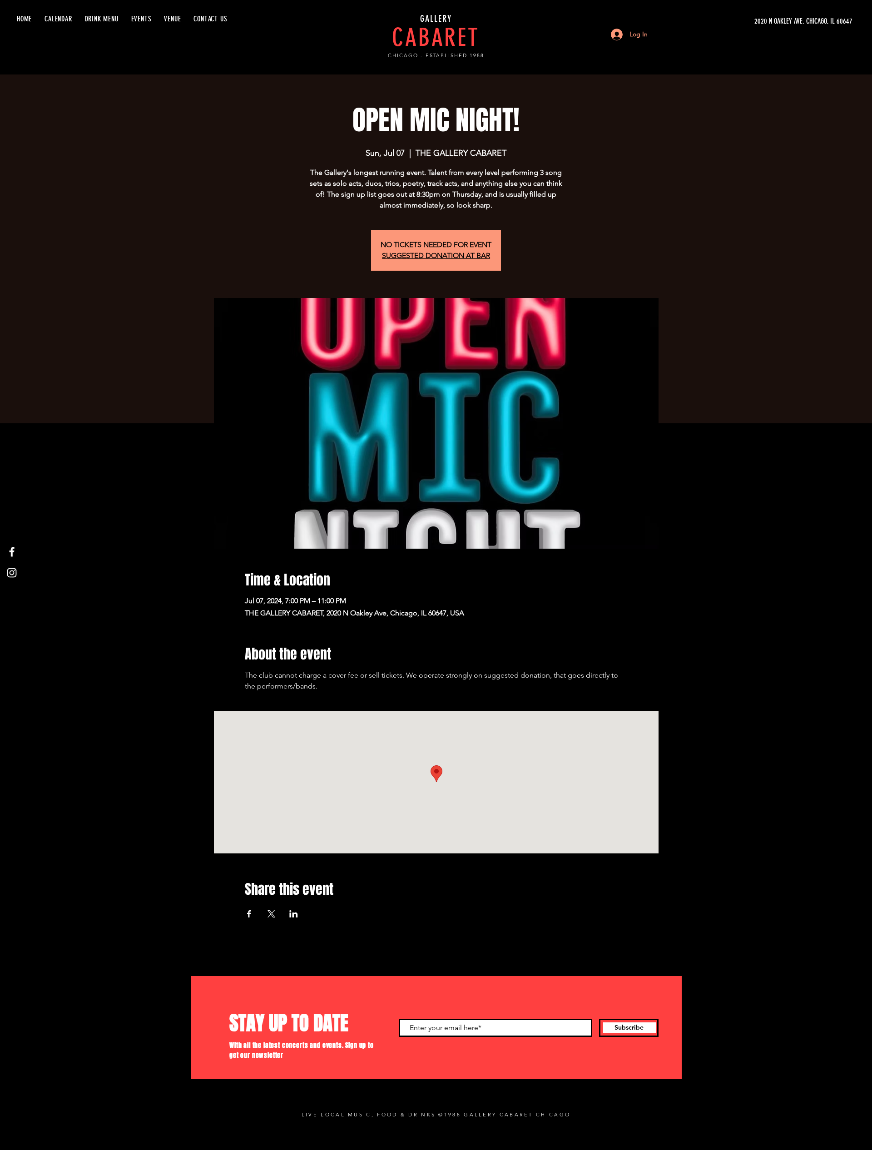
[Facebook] (11, 551)
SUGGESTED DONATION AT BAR (436, 255)
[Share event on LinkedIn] (293, 913)
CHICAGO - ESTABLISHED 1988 (436, 55)
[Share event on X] (271, 913)
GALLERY (436, 18)
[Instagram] (11, 572)
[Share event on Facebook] (249, 913)
